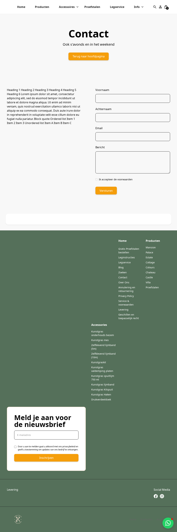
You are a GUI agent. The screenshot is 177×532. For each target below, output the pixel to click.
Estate (149, 257)
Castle (149, 277)
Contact (122, 277)
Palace (149, 252)
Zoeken (122, 272)
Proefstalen (152, 287)
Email (99, 128)
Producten (146, 519)
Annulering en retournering (126, 289)
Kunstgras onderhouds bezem (102, 333)
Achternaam (103, 109)
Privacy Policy (126, 296)
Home (133, 519)
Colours (150, 267)
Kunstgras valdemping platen (102, 369)
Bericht (100, 147)
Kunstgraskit (98, 362)
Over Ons (123, 282)
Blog (121, 267)
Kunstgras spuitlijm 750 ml (102, 377)
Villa (148, 282)
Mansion (151, 247)
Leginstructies (126, 257)
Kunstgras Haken (101, 394)
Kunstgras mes (100, 340)
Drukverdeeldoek (101, 399)
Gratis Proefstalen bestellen (128, 250)
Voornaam (102, 90)
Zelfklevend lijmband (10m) (103, 355)
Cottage (150, 262)
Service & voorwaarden (126, 302)
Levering (123, 309)
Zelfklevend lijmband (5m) (103, 346)
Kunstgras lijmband (102, 384)
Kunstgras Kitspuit (102, 389)
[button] (23, 7)
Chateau (150, 272)
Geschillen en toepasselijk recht (128, 316)
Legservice (124, 262)
